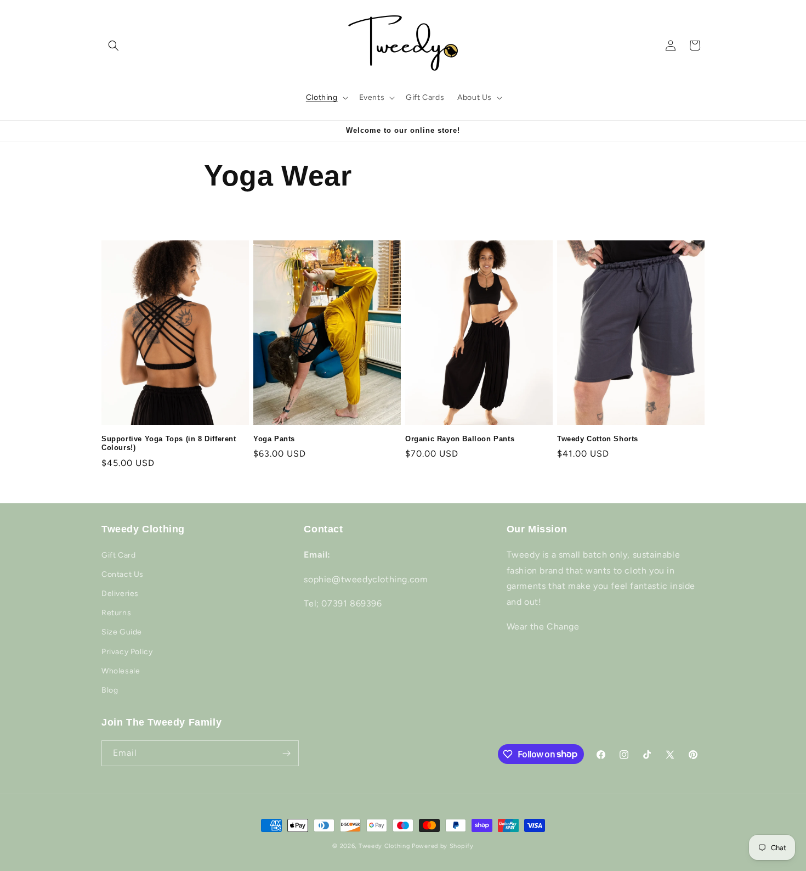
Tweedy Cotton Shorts (597, 439)
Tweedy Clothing (384, 846)
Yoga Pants (274, 439)
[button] (113, 45)
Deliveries (120, 593)
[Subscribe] (286, 753)
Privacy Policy (126, 651)
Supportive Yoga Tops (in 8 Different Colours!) (168, 443)
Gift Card (118, 555)
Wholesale (120, 671)
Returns (116, 612)
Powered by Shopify (443, 846)
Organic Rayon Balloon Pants (459, 439)
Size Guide (121, 632)
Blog (109, 690)
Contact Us (122, 574)
